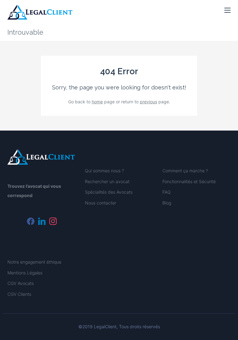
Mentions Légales (24, 272)
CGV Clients (19, 294)
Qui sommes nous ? (104, 170)
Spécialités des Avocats (109, 192)
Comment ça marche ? (185, 170)
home (97, 101)
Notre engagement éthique (34, 262)
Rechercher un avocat (107, 181)
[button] (227, 10)
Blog (166, 202)
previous (148, 101)
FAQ (166, 192)
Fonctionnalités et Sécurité (189, 181)
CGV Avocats (20, 283)
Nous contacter (100, 202)
